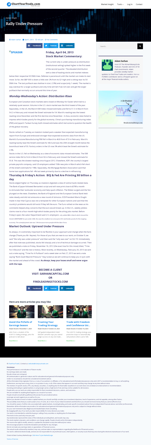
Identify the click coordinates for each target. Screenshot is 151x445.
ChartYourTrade (14, 364)
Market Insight (107, 4)
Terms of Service (12, 439)
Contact (139, 4)
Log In (129, 4)
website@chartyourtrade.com (38, 364)
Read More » (13, 341)
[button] (34, 45)
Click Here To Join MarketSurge (42, 435)
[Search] (140, 46)
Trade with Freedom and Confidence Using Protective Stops (78, 325)
